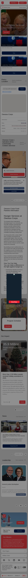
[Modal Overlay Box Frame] (14, 289)
